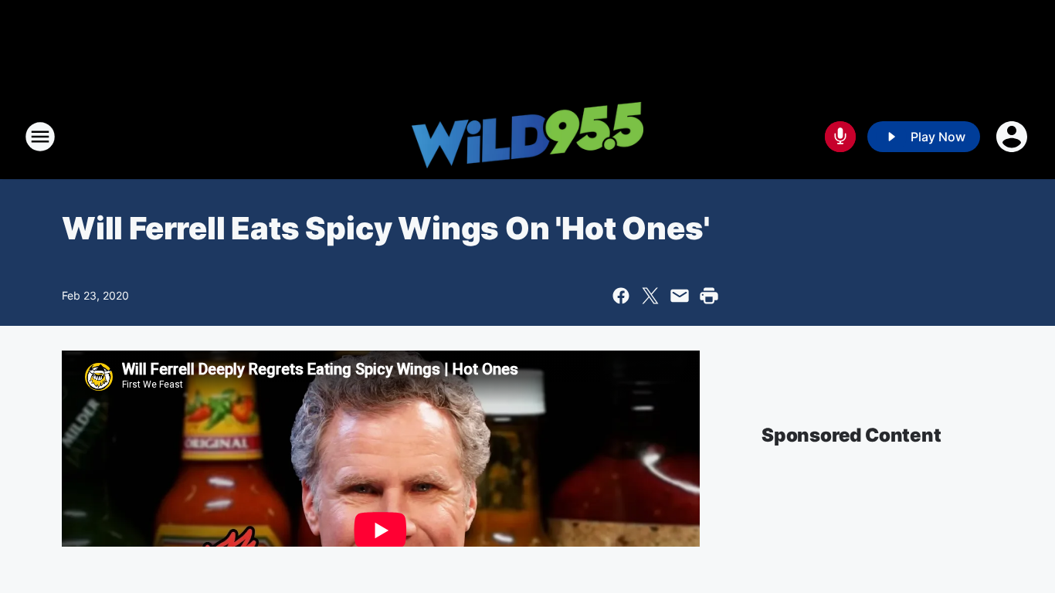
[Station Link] (527, 137)
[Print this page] (709, 296)
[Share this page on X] (650, 296)
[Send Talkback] (840, 136)
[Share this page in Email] (679, 296)
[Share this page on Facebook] (621, 296)
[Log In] (1013, 136)
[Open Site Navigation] (40, 136)
